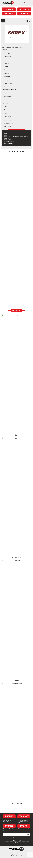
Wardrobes (7, 100)
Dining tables (7, 53)
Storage (5, 66)
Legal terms (16, 840)
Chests (6, 69)
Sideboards (7, 76)
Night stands (7, 96)
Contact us (16, 838)
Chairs (6, 106)
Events (24, 14)
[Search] (28, 834)
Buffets (6, 86)
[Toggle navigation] (30, 3)
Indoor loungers (8, 120)
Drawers (6, 73)
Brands (9, 9)
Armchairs (7, 109)
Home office (7, 63)
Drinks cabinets (8, 83)
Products (24, 9)
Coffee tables (7, 56)
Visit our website (8, 143)
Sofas (5, 113)
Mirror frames (7, 126)
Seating (5, 103)
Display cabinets (8, 80)
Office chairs (7, 116)
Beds (5, 93)
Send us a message (9, 141)
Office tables (7, 60)
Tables (5, 49)
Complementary (8, 123)
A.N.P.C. (16, 842)
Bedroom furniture (9, 89)
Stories (9, 14)
